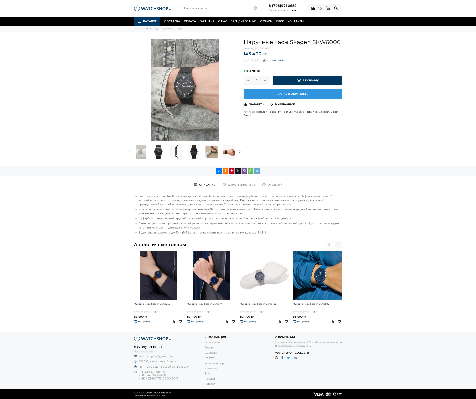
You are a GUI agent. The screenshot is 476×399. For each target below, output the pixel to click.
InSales (161, 395)
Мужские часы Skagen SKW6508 (311, 303)
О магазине (212, 342)
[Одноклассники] (225, 171)
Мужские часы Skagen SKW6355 (152, 303)
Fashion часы (313, 111)
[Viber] (244, 171)
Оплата (190, 21)
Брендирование (243, 21)
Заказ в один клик (293, 93)
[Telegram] (257, 171)
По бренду (274, 111)
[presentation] (130, 151)
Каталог (150, 21)
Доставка (172, 21)
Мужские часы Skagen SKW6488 (258, 303)
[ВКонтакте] (219, 171)
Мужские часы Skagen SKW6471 (205, 303)
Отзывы (266, 21)
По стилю (287, 111)
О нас (222, 21)
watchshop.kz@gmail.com (156, 356)
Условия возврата (216, 363)
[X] (238, 171)
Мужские (299, 111)
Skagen (325, 111)
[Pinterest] (231, 171)
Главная (210, 378)
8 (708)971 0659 (283, 6)
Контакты (295, 21)
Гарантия (207, 21)
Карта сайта (165, 392)
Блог (280, 21)
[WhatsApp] (250, 171)
